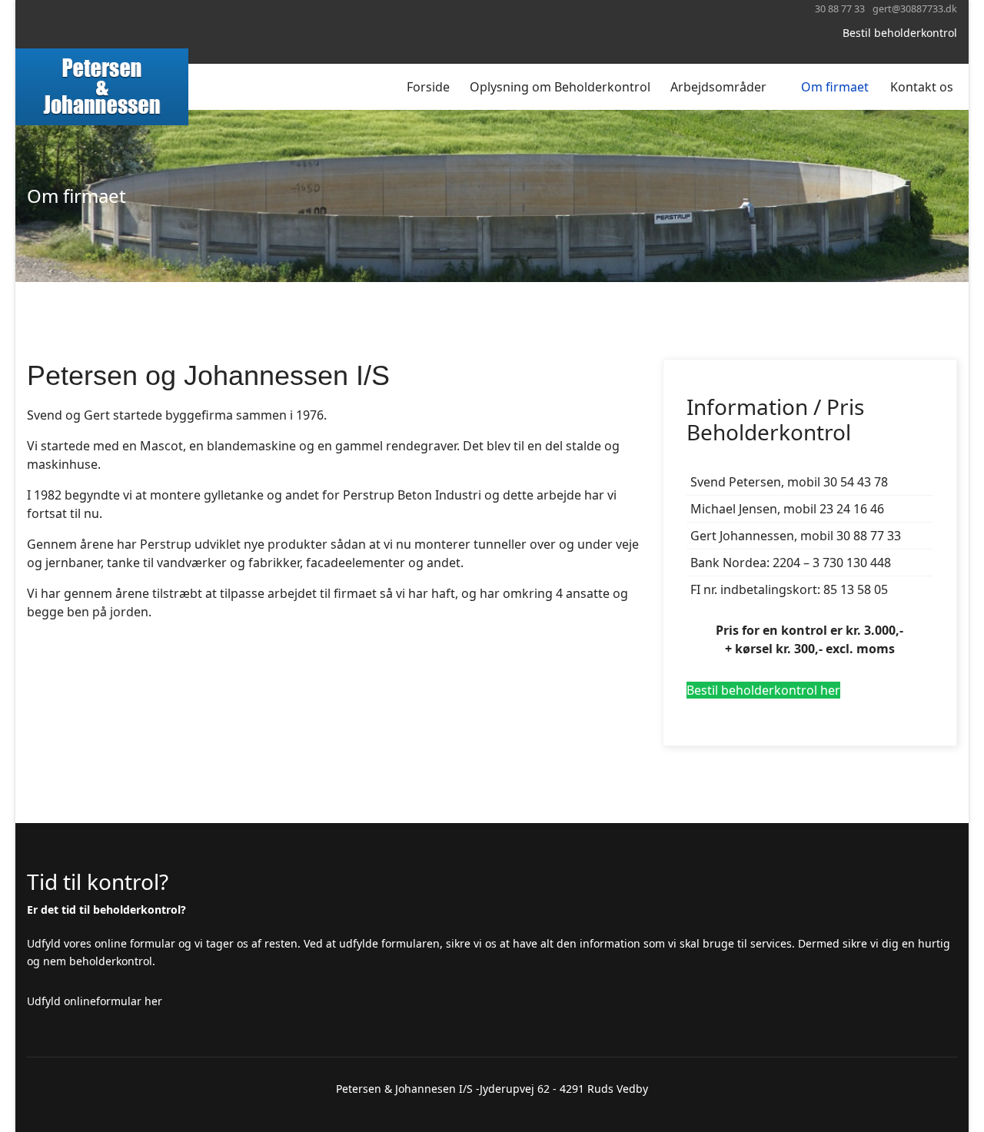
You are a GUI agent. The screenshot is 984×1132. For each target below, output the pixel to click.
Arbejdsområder (718, 86)
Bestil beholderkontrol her (763, 690)
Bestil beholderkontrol (900, 32)
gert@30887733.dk (915, 8)
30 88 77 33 (840, 8)
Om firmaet (835, 86)
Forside (428, 86)
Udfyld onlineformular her (94, 1001)
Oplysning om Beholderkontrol (560, 86)
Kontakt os (921, 86)
